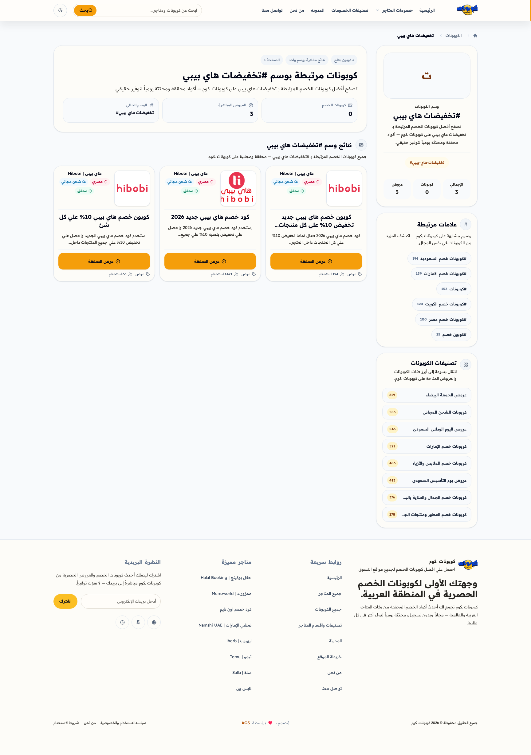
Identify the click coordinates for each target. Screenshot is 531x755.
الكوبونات (454, 35)
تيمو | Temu (240, 656)
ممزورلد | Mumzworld (231, 593)
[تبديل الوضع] (60, 10)
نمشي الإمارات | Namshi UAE (225, 625)
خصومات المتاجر (397, 10)
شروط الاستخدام (66, 723)
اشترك (65, 601)
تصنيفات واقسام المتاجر (320, 625)
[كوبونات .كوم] (459, 10)
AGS (246, 722)
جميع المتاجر (330, 593)
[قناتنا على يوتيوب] (122, 622)
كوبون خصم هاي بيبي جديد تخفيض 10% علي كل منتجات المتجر (316, 225)
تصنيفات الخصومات (350, 10)
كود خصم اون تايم (235, 609)
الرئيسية (427, 10)
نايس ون (243, 688)
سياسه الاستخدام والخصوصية (123, 723)
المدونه (317, 10)
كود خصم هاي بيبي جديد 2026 (210, 216)
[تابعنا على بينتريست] (138, 622)
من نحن (297, 10)
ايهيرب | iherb (238, 640)
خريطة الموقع (329, 656)
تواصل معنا (272, 10)
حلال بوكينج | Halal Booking (226, 577)
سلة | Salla (241, 672)
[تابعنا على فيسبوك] (154, 622)
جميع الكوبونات (328, 609)
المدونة (335, 640)
